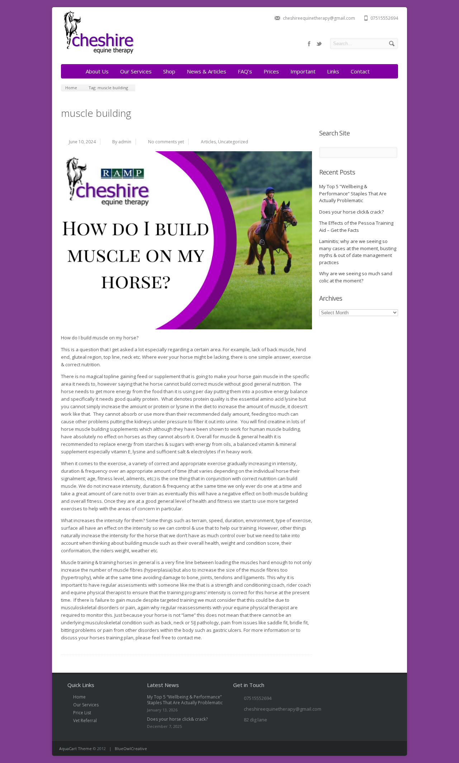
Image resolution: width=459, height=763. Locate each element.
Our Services (136, 71)
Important (303, 71)
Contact (360, 71)
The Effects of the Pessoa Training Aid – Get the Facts (356, 226)
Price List (82, 713)
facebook (309, 44)
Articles (208, 142)
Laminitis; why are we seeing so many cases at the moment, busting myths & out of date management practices (357, 252)
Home (79, 697)
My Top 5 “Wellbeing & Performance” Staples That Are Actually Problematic (353, 193)
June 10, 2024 (82, 142)
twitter (319, 44)
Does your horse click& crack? (351, 212)
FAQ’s (245, 71)
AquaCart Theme (75, 748)
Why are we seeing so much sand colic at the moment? (355, 277)
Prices (271, 71)
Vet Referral (85, 720)
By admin (121, 142)
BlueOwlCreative (131, 748)
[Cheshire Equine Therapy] (97, 53)
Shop (169, 71)
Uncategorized (233, 142)
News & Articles (206, 71)
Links (333, 71)
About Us (97, 71)
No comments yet (166, 142)
